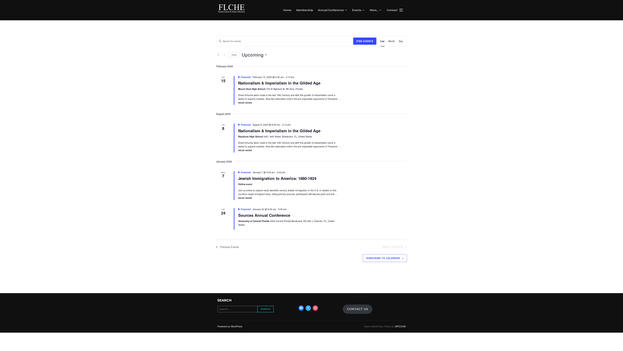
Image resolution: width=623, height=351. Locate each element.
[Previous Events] (218, 55)
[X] (308, 308)
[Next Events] (224, 55)
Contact (392, 10)
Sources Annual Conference (264, 215)
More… (374, 10)
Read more (245, 103)
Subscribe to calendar (383, 258)
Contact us (357, 309)
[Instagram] (315, 308)
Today (234, 54)
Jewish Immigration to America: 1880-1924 (277, 178)
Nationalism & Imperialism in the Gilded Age (279, 83)
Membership (304, 10)
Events (356, 10)
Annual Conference (331, 10)
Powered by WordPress (229, 326)
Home (287, 10)
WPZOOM (400, 326)
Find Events (364, 41)
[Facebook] (301, 308)
